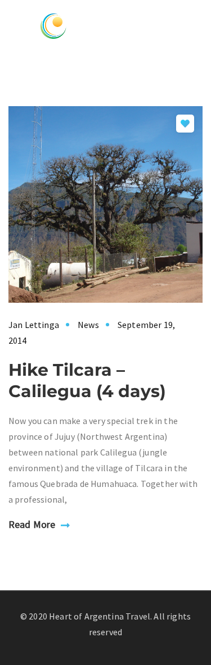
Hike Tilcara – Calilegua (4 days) (87, 380)
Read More (31, 524)
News (88, 324)
